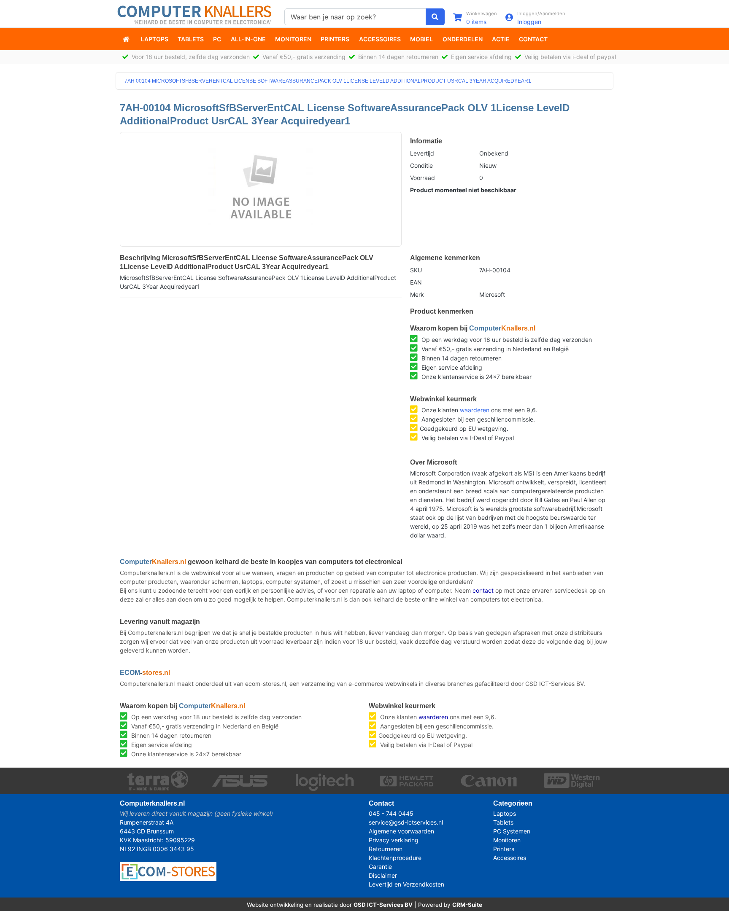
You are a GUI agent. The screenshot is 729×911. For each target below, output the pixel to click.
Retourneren (385, 848)
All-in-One (248, 39)
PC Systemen (511, 831)
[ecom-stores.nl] (168, 871)
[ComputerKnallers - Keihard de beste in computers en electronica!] (127, 39)
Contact (533, 39)
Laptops (154, 39)
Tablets (191, 39)
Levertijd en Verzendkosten (406, 884)
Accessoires (380, 39)
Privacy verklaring (393, 840)
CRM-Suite (467, 904)
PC (217, 39)
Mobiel (421, 39)
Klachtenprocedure (395, 857)
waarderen (474, 410)
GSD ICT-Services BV (383, 904)
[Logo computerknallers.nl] (196, 14)
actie (501, 39)
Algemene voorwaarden (401, 831)
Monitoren (293, 39)
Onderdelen (463, 39)
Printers (335, 39)
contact (483, 590)
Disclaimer (383, 875)
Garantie (380, 866)
